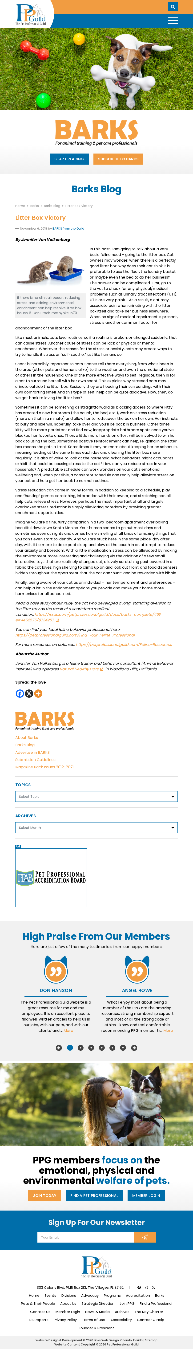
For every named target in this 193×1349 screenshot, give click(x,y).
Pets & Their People (38, 1303)
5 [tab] (112, 1047)
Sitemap (151, 1340)
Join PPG (127, 1303)
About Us (68, 1303)
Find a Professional (156, 1303)
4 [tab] (102, 1047)
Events (50, 1295)
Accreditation (138, 1295)
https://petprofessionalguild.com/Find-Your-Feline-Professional (75, 635)
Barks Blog (25, 745)
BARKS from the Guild (68, 228)
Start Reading (69, 159)
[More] (38, 693)
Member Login (146, 1195)
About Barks (26, 737)
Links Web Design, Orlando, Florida (118, 1340)
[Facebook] (20, 693)
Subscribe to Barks (118, 159)
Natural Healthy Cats (79, 669)
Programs (112, 1295)
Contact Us (40, 1311)
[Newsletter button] (145, 1237)
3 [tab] (91, 1047)
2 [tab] (80, 1047)
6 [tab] (123, 1047)
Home (34, 1295)
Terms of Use (93, 1319)
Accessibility (121, 1319)
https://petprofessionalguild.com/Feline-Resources (124, 644)
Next (134, 1048)
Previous (59, 1048)
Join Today (44, 1195)
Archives (122, 1311)
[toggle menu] (173, 21)
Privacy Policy (65, 1319)
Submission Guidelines (35, 759)
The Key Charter (149, 1311)
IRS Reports (38, 1319)
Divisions (68, 1295)
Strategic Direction (97, 1303)
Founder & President (96, 1327)
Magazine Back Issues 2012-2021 (44, 767)
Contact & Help (150, 1319)
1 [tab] (70, 1047)
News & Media (97, 1311)
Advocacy (90, 1295)
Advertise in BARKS (32, 752)
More (68, 1030)
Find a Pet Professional (94, 1195)
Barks (159, 1295)
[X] (29, 693)
